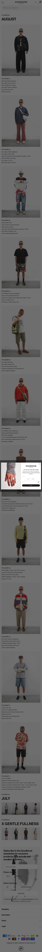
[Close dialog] (40, 464)
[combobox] (30, 482)
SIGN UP (31, 485)
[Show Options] (38, 482)
